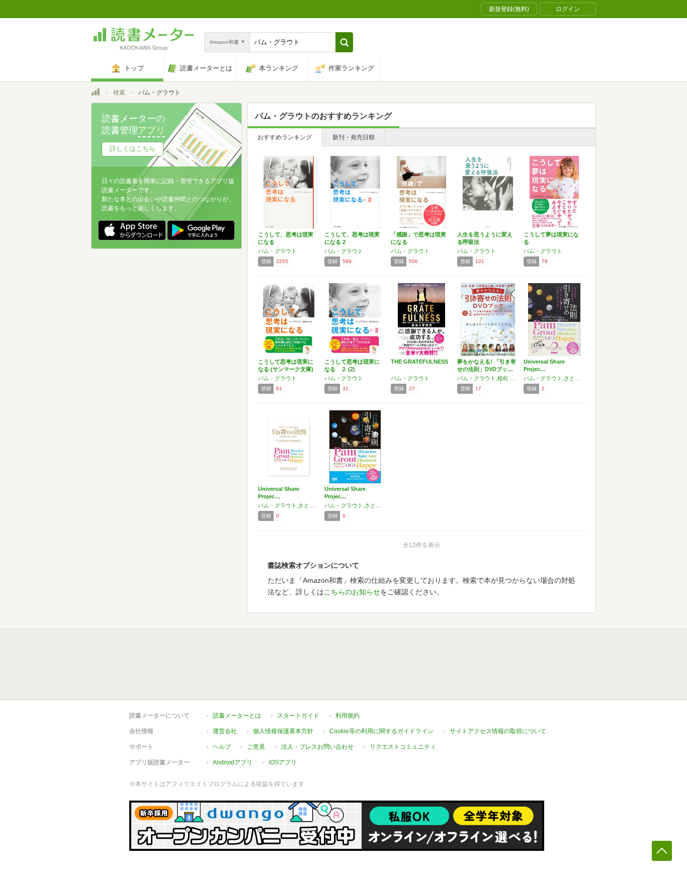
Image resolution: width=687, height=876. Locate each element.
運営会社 (225, 731)
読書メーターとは (237, 716)
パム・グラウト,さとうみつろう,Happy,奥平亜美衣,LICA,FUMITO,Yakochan (554, 378)
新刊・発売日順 (353, 137)
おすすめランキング (284, 137)
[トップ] (95, 93)
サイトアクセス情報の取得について (498, 731)
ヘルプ (222, 747)
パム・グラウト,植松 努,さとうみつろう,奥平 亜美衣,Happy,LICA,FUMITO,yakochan (488, 378)
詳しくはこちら (132, 148)
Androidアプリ (232, 762)
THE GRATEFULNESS (419, 362)
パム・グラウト (277, 251)
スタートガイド (298, 716)
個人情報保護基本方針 (283, 731)
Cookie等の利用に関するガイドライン (381, 731)
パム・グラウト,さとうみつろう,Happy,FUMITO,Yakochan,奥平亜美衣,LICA (288, 505)
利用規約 (347, 716)
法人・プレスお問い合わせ (317, 747)
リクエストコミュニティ (403, 747)
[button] (344, 42)
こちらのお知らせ (352, 592)
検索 (119, 92)
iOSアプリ (283, 762)
